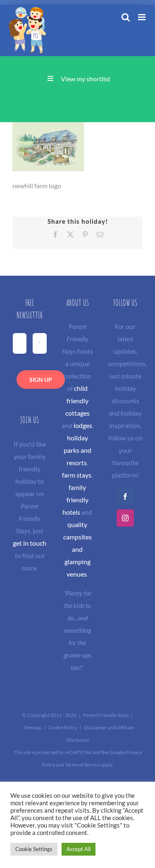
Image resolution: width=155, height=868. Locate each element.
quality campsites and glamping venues (77, 549)
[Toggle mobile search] (126, 17)
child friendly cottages (77, 400)
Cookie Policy (62, 727)
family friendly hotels (75, 499)
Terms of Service (82, 765)
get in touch (29, 543)
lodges (83, 425)
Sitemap (32, 727)
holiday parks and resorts (77, 450)
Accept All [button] (79, 849)
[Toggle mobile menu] (142, 17)
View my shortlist (85, 79)
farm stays (76, 475)
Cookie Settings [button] (33, 849)
